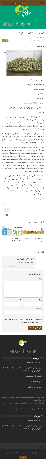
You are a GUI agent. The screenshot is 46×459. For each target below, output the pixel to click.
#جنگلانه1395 (36, 382)
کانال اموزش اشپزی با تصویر (25, 259)
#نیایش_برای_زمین (34, 387)
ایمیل (39, 300)
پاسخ (34, 267)
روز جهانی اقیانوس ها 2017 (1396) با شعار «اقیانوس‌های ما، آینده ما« (21, 369)
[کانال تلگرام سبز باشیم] (4, 25)
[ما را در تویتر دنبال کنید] (29, 25)
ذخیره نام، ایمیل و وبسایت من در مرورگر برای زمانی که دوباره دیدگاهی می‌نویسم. (23, 321)
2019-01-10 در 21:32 (10, 266)
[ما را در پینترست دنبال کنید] (23, 25)
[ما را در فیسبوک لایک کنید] (17, 25)
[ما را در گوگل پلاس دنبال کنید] (10, 25)
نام (20, 300)
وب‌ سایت (39, 308)
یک (4, 40)
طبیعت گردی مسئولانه (33, 376)
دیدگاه (39, 279)
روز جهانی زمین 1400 (33, 362)
